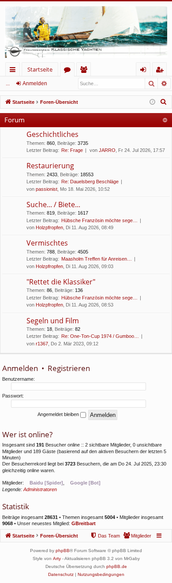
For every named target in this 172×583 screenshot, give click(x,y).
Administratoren (40, 489)
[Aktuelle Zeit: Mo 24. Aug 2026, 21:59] (152, 102)
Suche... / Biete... (53, 204)
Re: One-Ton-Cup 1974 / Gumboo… (100, 336)
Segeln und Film (52, 321)
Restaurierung (50, 165)
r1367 (42, 343)
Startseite (39, 69)
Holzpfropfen (49, 227)
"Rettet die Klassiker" (60, 282)
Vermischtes (47, 243)
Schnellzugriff (14, 70)
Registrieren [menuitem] (161, 70)
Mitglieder (85, 70)
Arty (57, 558)
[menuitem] (164, 102)
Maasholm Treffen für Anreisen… (96, 258)
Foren (69, 70)
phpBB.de (116, 566)
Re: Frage (72, 150)
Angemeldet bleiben (58, 414)
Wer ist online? (27, 434)
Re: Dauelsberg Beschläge (90, 181)
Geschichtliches (52, 134)
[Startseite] (86, 31)
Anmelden (34, 83)
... (8, 83)
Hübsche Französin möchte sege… (99, 220)
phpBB (63, 550)
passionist (46, 189)
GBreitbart (83, 523)
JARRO (107, 150)
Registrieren (69, 368)
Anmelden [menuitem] (145, 70)
